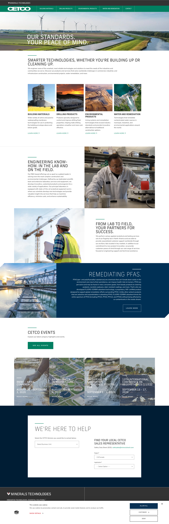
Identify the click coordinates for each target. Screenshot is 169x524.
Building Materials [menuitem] (46, 9)
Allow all (144, 506)
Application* (98, 462)
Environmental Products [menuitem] (87, 9)
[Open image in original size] (19, 3)
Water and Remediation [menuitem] (111, 9)
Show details (35, 513)
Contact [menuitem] (128, 9)
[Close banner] (162, 504)
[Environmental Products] (98, 98)
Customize (143, 512)
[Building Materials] (41, 98)
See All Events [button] (40, 345)
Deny (144, 518)
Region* (96, 453)
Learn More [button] (33, 133)
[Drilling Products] (70, 98)
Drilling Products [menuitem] (65, 9)
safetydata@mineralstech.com (123, 447)
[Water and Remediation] (127, 98)
